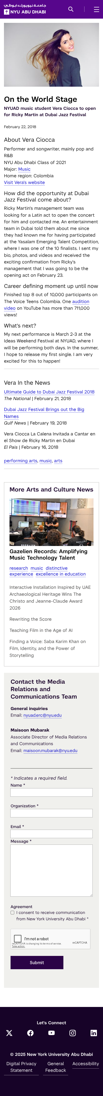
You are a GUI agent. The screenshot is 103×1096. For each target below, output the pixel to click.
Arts (58, 461)
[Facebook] (30, 1033)
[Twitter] (9, 1033)
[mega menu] (95, 9)
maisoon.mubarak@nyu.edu (51, 750)
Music (24, 169)
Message (21, 841)
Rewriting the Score (31, 619)
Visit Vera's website (24, 182)
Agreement (21, 906)
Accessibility (85, 1063)
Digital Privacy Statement (21, 1067)
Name (18, 785)
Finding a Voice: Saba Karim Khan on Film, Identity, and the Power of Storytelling (48, 648)
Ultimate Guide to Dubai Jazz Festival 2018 (49, 392)
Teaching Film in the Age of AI (41, 630)
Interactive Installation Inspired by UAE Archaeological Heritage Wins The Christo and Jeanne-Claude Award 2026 (50, 597)
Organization (25, 806)
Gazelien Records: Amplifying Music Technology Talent (48, 554)
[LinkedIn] (93, 1033)
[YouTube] (51, 1033)
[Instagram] (72, 1033)
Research (19, 568)
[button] (71, 9)
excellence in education (61, 574)
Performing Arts (20, 461)
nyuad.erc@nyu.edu (43, 715)
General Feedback (55, 1067)
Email (17, 826)
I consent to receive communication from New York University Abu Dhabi (52, 916)
